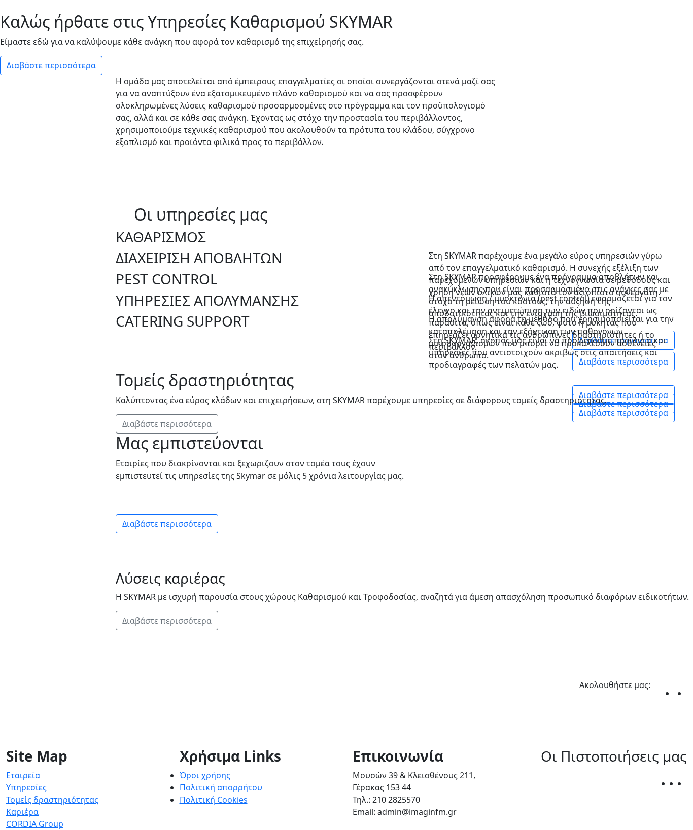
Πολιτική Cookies (214, 799)
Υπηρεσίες (26, 787)
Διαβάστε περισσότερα (51, 65)
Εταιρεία (23, 775)
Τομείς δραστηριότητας (52, 799)
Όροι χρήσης (205, 775)
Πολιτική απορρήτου (221, 787)
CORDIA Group (34, 823)
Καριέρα (22, 811)
